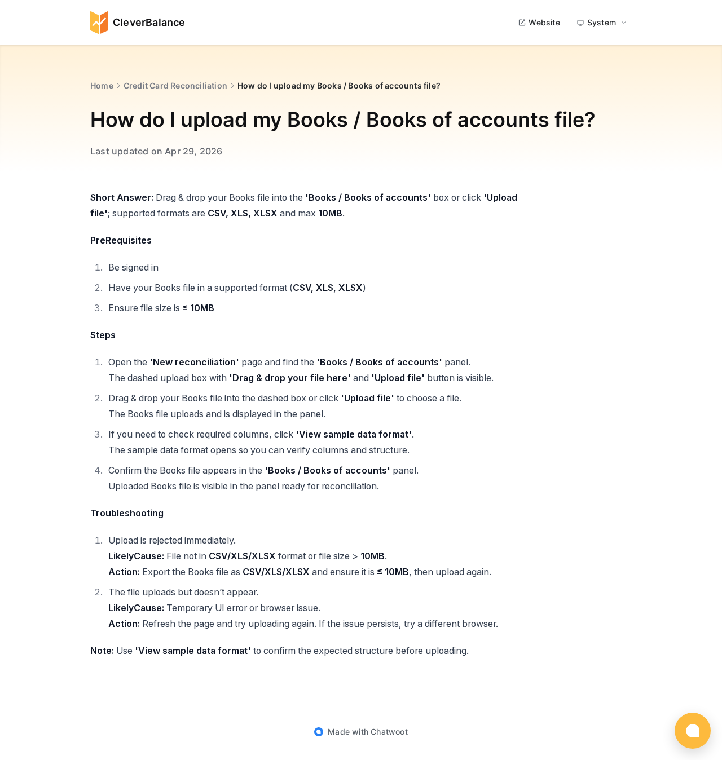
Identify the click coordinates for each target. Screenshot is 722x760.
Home (101, 85)
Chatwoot (389, 731)
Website (544, 22)
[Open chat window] (693, 731)
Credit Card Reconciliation (175, 85)
